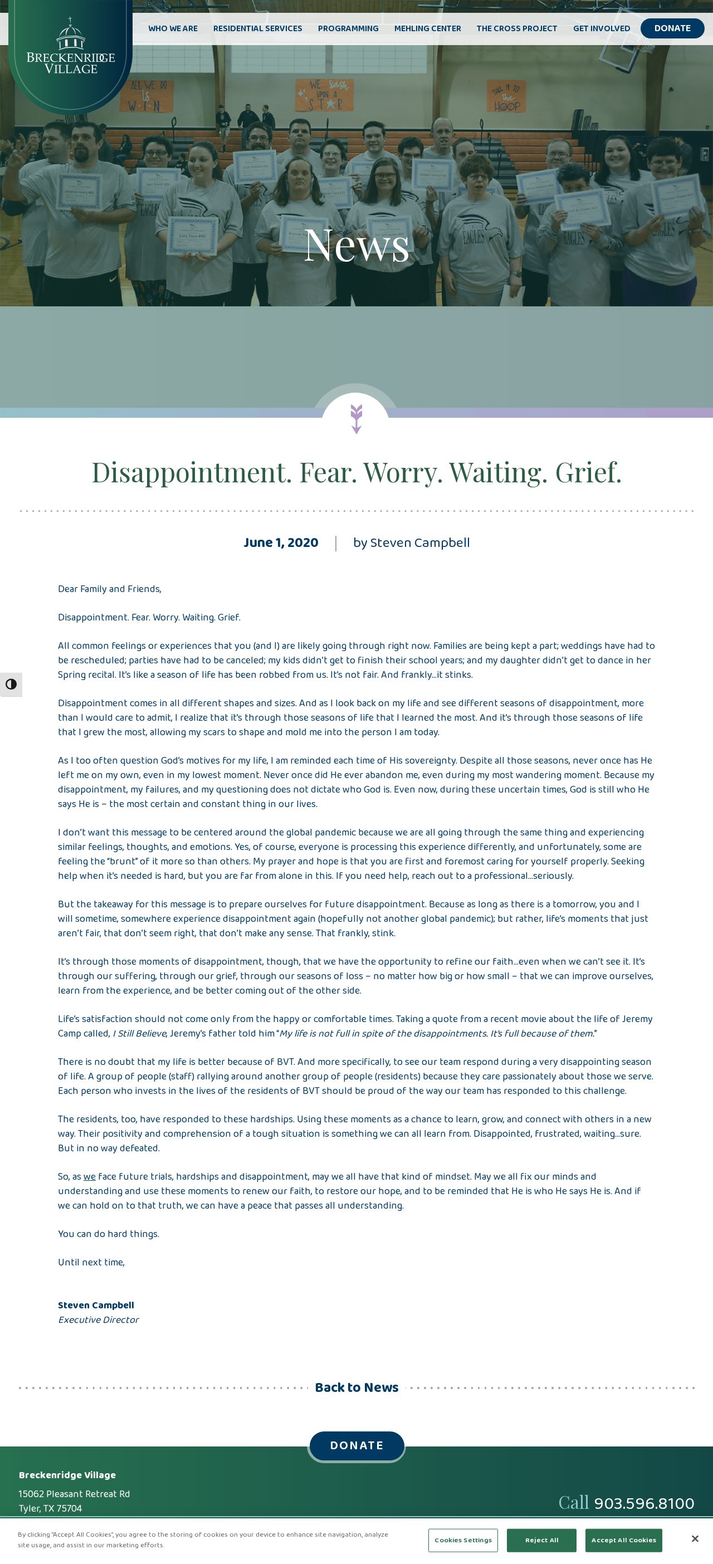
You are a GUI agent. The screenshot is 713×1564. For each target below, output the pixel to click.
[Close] (695, 1538)
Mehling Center (427, 29)
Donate (673, 29)
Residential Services (257, 29)
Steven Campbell (420, 543)
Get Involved (602, 29)
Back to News (357, 1388)
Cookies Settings (463, 1540)
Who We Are (173, 29)
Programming (348, 29)
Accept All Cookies (624, 1540)
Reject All (542, 1540)
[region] (356, 1541)
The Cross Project (517, 29)
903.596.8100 (644, 1504)
